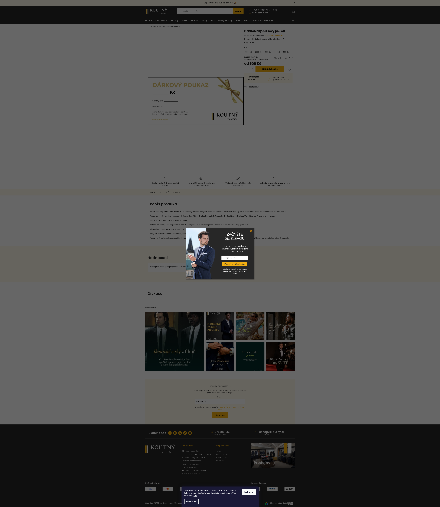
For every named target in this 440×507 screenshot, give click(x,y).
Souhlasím (249, 492)
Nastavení (191, 501)
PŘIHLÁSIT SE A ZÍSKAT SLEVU (234, 264)
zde (195, 495)
